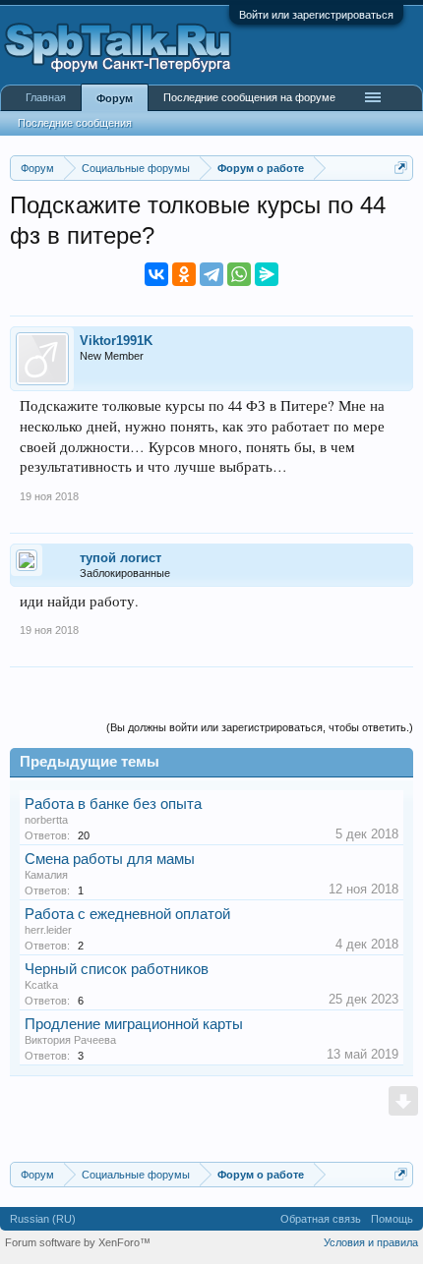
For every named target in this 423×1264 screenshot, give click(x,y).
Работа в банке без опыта (113, 804)
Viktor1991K (116, 340)
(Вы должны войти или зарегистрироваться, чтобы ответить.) (259, 727)
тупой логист (120, 557)
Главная (46, 97)
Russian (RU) (43, 1219)
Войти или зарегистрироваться (316, 15)
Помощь (392, 1219)
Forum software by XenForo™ (78, 1242)
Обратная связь (320, 1219)
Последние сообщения (75, 123)
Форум (114, 98)
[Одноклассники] (184, 274)
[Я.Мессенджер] (266, 274)
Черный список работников (117, 969)
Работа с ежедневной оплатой (127, 914)
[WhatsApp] (239, 274)
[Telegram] (211, 274)
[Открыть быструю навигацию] (400, 167)
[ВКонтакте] (156, 274)
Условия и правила (371, 1242)
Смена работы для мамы (110, 859)
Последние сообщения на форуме (249, 97)
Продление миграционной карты (134, 1024)
